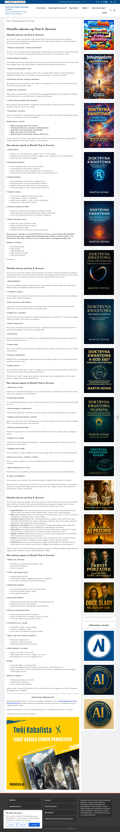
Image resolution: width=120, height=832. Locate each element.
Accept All (34, 825)
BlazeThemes (71, 829)
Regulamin (48, 800)
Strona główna (41, 8)
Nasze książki (73, 8)
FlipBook (84, 8)
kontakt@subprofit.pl (15, 806)
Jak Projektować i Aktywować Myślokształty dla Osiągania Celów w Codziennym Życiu (57, 2)
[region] (23, 819)
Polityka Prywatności (51, 806)
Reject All (22, 825)
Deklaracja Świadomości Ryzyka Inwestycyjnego (59, 819)
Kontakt (104, 13)
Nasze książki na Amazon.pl (58, 8)
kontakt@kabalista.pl (65, 701)
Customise (11, 825)
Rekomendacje (49, 812)
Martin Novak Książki (98, 8)
